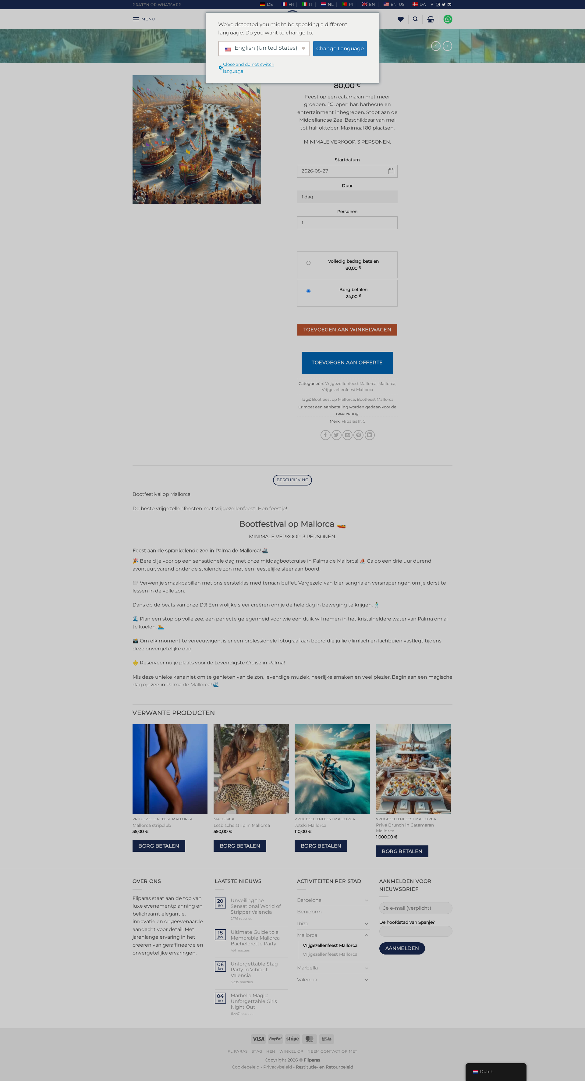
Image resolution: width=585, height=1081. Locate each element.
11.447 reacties (253, 1014)
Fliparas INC (353, 421)
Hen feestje (272, 508)
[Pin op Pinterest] (358, 435)
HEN (270, 1051)
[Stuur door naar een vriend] (347, 435)
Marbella (307, 968)
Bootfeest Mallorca (375, 399)
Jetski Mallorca (310, 825)
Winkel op (291, 1051)
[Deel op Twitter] (337, 435)
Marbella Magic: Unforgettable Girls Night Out (254, 1001)
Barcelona (309, 900)
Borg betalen (158, 846)
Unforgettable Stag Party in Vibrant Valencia (254, 969)
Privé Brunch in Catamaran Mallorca (405, 828)
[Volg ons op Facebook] (432, 5)
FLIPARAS (238, 1051)
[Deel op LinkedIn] (370, 435)
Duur (347, 185)
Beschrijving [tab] (292, 480)
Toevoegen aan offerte (347, 362)
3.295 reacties (253, 982)
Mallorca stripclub (152, 825)
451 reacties (251, 950)
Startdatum (347, 159)
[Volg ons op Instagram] (438, 5)
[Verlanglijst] (401, 19)
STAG (257, 1051)
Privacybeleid (277, 1067)
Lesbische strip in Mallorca (242, 825)
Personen (347, 211)
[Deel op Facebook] (326, 435)
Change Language (340, 48)
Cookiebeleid (245, 1067)
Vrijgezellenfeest (235, 508)
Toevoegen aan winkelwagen (347, 329)
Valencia (307, 980)
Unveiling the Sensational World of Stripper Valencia (256, 906)
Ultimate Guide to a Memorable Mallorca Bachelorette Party (255, 938)
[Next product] (436, 46)
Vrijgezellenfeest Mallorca (351, 383)
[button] (144, 19)
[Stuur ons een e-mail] (449, 5)
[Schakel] (366, 900)
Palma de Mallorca (188, 685)
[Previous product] (447, 46)
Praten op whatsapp (157, 4)
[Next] (450, 796)
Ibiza (302, 923)
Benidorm (309, 912)
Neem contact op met (332, 1051)
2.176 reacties (251, 919)
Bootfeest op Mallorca (333, 399)
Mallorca (386, 383)
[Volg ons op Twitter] (443, 5)
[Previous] (132, 796)
